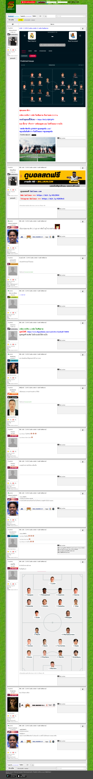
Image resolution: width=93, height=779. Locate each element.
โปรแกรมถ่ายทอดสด (18, 772)
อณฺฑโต (13, 564)
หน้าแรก (7, 772)
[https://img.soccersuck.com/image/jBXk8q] (37, 161)
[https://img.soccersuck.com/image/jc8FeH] (52, 106)
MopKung (12, 356)
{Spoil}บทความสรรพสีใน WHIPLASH (66, 550)
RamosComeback (12, 223)
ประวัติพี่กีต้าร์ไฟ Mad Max (64, 552)
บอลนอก (33, 20)
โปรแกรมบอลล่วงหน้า (27, 772)
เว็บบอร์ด (35, 772)
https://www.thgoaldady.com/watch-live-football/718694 (48, 332)
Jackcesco (12, 325)
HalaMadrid (13, 390)
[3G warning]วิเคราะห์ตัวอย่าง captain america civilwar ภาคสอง (71, 547)
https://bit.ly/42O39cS (53, 199)
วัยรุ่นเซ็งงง (13, 170)
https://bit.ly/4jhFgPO (46, 119)
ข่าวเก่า (11, 772)
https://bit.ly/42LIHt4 (48, 195)
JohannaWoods (13, 30)
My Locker (62, 138)
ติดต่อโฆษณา (48, 772)
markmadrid (13, 260)
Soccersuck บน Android (29, 272)
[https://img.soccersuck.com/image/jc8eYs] (52, 186)
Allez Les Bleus (13, 293)
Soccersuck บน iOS (28, 401)
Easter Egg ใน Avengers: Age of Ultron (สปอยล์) (68, 549)
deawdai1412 (12, 532)
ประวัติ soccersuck (41, 772)
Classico (13, 431)
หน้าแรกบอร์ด (27, 20)
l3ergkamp (13, 691)
